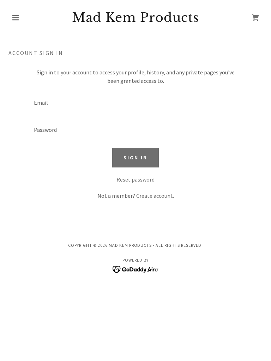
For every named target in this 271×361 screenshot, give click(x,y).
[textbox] (135, 102)
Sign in (135, 157)
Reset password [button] (135, 179)
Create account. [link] (155, 195)
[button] (27, 18)
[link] (135, 19)
